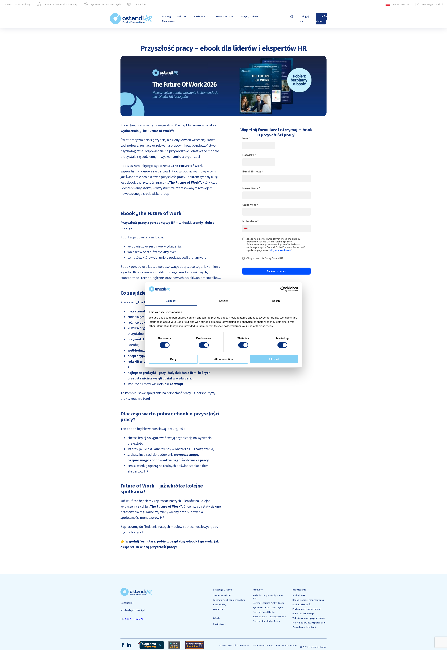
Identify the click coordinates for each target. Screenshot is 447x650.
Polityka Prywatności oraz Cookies (234, 645)
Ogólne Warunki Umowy (262, 645)
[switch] (204, 345)
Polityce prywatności (280, 250)
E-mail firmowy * (252, 172)
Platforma (199, 16)
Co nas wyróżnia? (222, 595)
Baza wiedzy (219, 604)
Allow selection (223, 359)
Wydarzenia (219, 609)
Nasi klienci (168, 21)
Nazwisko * (249, 155)
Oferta (216, 618)
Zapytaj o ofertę (249, 16)
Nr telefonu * (250, 221)
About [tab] (276, 300)
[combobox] (247, 228)
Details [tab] (223, 300)
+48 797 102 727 (134, 619)
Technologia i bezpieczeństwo (229, 600)
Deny (173, 359)
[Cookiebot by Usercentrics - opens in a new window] (283, 289)
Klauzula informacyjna (286, 645)
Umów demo (321, 19)
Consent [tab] (171, 300)
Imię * (246, 138)
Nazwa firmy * (251, 188)
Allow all (274, 359)
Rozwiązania (223, 16)
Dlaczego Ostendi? (223, 589)
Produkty (258, 589)
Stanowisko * (250, 205)
